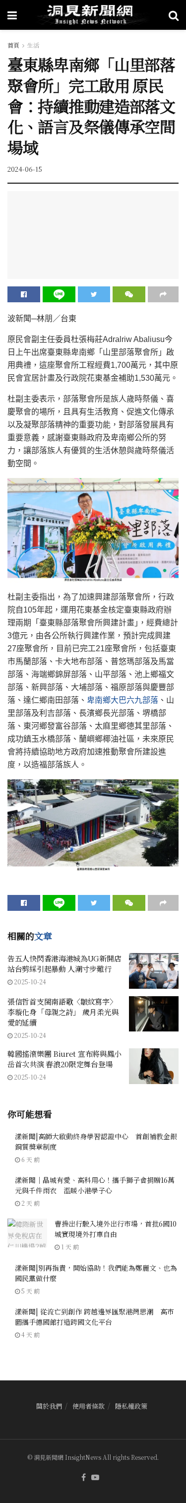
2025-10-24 (29, 981)
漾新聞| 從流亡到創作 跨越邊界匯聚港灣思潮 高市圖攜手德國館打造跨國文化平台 (94, 1316)
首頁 (13, 45)
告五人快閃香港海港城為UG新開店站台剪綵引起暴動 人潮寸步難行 (64, 963)
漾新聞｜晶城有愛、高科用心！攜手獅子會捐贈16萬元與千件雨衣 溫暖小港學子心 (95, 1185)
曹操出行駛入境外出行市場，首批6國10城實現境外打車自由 (116, 1229)
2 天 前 (30, 1203)
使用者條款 (88, 1406)
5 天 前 (30, 1291)
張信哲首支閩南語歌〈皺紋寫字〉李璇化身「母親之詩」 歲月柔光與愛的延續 (63, 1011)
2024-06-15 (24, 169)
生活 (33, 45)
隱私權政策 (131, 1406)
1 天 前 (69, 1246)
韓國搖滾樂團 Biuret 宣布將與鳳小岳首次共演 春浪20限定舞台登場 (64, 1058)
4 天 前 (30, 1334)
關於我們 (49, 1406)
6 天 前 (30, 1159)
